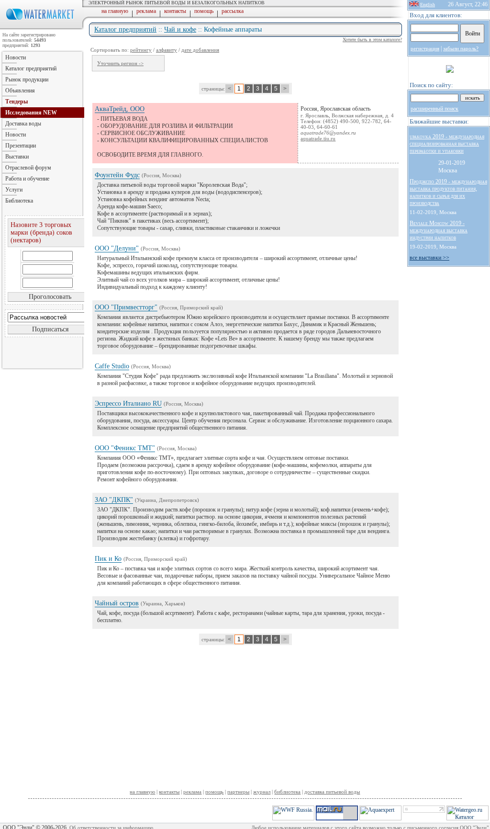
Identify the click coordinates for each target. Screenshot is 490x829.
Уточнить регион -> (120, 63)
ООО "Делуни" (117, 248)
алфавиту (166, 50)
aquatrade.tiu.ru (318, 138)
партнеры (238, 792)
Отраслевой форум (28, 167)
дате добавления (200, 50)
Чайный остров (117, 603)
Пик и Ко (108, 558)
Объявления (20, 90)
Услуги (13, 189)
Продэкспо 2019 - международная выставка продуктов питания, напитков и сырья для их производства (448, 192)
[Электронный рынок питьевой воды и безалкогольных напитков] (42, 27)
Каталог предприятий (125, 29)
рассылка (233, 11)
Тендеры (16, 101)
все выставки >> (429, 257)
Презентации (20, 145)
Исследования (31, 112)
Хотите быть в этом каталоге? (372, 39)
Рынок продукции (26, 79)
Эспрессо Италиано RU (128, 403)
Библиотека (19, 200)
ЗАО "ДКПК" (114, 499)
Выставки (17, 156)
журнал (261, 792)
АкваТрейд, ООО (120, 109)
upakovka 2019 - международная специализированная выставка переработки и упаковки (447, 143)
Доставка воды (23, 123)
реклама (146, 11)
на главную (114, 11)
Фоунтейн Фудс (117, 175)
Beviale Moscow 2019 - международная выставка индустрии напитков (439, 230)
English (427, 4)
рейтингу (141, 50)
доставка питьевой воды (332, 792)
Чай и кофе (180, 29)
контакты (175, 11)
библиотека (287, 792)
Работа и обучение (27, 178)
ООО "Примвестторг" (126, 307)
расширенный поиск (434, 108)
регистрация (425, 48)
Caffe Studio (112, 366)
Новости (15, 57)
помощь (203, 11)
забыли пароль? (461, 48)
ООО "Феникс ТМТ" (125, 448)
